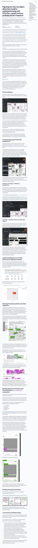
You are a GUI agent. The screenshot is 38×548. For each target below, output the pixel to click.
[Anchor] (10, 185)
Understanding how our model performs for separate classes (33, 8)
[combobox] (36, 1)
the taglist (19, 32)
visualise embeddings (11, 411)
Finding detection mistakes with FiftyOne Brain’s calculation (33, 15)
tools (16, 17)
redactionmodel (5, 17)
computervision (11, 17)
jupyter (23, 17)
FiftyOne (6, 79)
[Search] (36, 1)
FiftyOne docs (23, 136)
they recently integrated (12, 130)
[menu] (2, 1)
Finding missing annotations (31, 18)
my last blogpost (11, 146)
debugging (19, 17)
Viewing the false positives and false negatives (32, 11)
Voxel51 (21, 85)
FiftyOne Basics (31, 4)
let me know (12, 542)
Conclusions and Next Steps (32, 20)
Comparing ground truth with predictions (32, 6)
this (10, 136)
